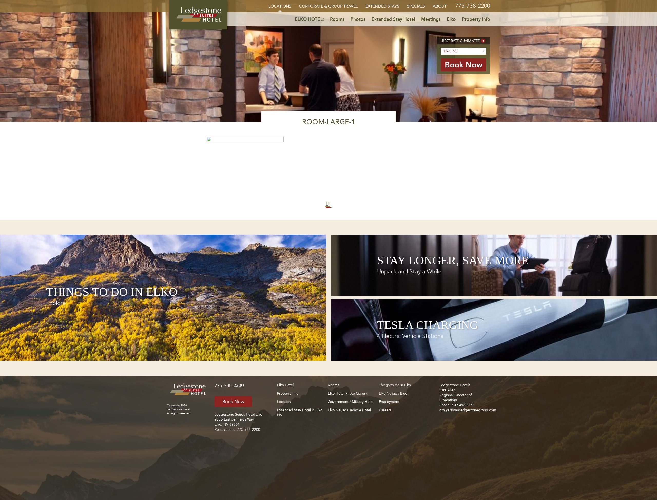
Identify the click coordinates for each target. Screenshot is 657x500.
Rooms (337, 19)
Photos (358, 19)
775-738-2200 (472, 5)
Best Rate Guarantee (461, 41)
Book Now (233, 401)
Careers (385, 410)
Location (284, 401)
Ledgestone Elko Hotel (198, 14)
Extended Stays (382, 6)
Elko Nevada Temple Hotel (349, 410)
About (440, 6)
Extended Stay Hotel (393, 19)
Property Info (476, 19)
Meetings (431, 19)
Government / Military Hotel (350, 401)
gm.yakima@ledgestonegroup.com (467, 410)
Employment (389, 401)
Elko (451, 19)
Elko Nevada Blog (393, 393)
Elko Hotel (285, 385)
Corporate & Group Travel (328, 6)
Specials (416, 6)
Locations (279, 6)
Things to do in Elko (395, 385)
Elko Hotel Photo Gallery (347, 393)
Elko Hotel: (309, 19)
